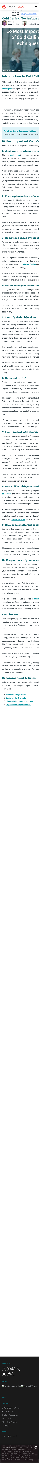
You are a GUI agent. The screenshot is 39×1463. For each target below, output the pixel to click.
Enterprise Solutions (11, 1408)
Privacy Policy (28, 1460)
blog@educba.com (28, 14)
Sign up (5, 1426)
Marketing (21, 10)
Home (14, 10)
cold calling (15, 155)
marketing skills (18, 519)
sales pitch (7, 494)
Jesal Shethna (13, 24)
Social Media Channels (16, 698)
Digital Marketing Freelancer (18, 704)
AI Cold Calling (29, 264)
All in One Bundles (10, 1422)
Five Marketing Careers (16, 695)
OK (36, 1447)
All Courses (7, 1419)
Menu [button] (33, 7)
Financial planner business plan (19, 701)
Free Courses (8, 1411)
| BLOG (20, 6)
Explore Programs (10, 1415)
